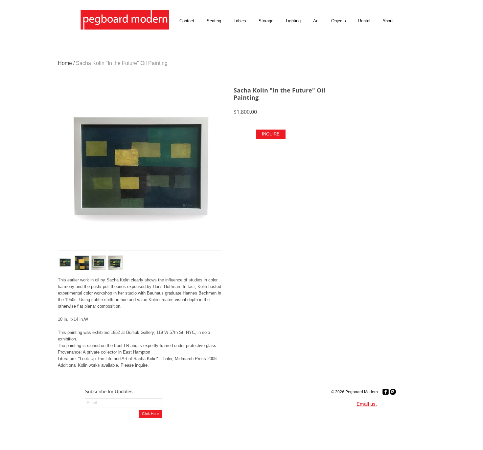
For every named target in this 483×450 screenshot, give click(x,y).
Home (65, 63)
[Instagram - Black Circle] (393, 392)
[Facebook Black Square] (385, 392)
